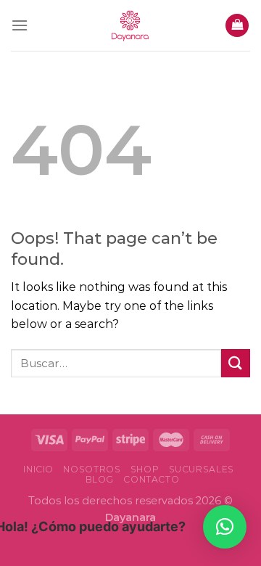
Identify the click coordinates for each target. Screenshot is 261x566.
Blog (100, 479)
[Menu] (19, 25)
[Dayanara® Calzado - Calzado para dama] (130, 25)
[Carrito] (237, 26)
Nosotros (91, 469)
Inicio (38, 469)
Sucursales (201, 469)
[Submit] (235, 363)
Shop (144, 469)
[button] (224, 527)
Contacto (151, 479)
